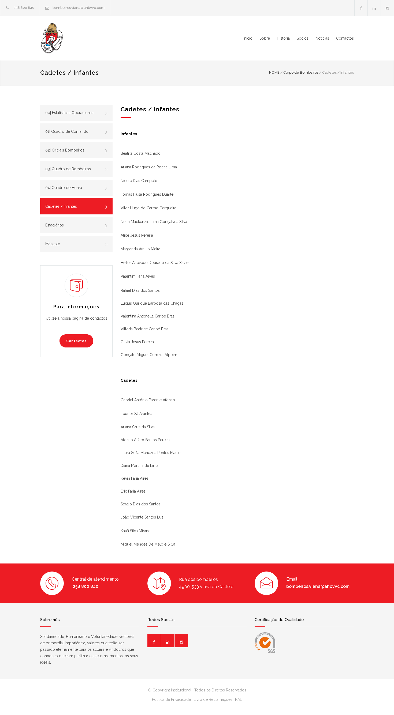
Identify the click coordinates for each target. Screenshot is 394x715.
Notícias (322, 38)
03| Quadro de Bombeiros (68, 169)
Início (247, 38)
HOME (274, 72)
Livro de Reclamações (213, 699)
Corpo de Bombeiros (300, 72)
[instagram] (387, 8)
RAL (238, 699)
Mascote (52, 244)
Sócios (302, 38)
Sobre (264, 38)
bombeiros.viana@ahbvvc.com (79, 8)
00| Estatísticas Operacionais (69, 113)
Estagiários (54, 225)
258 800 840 (23, 8)
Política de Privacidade (171, 699)
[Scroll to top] (379, 700)
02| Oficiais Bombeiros (64, 150)
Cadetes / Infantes (61, 206)
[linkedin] (374, 8)
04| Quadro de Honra (63, 188)
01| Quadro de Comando (66, 131)
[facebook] (361, 8)
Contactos (345, 38)
